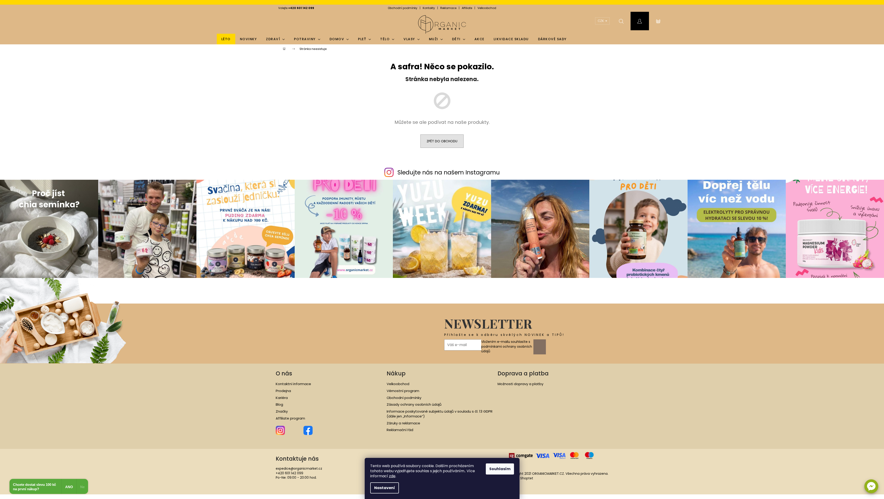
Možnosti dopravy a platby (520, 384)
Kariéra (282, 398)
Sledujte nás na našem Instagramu (449, 172)
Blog (279, 404)
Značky (282, 411)
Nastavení (384, 487)
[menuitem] (226, 39)
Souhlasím (500, 469)
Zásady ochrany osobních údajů (414, 404)
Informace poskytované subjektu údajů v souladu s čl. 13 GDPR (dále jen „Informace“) (439, 414)
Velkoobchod (486, 8)
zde (392, 476)
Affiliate (467, 8)
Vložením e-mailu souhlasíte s (506, 346)
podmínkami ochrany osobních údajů (506, 348)
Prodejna (283, 391)
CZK (601, 20)
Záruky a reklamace (403, 423)
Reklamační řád (400, 430)
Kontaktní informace (293, 384)
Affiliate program (290, 418)
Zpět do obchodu (442, 141)
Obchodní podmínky (402, 8)
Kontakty (429, 8)
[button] (871, 486)
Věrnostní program (403, 391)
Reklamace (448, 8)
